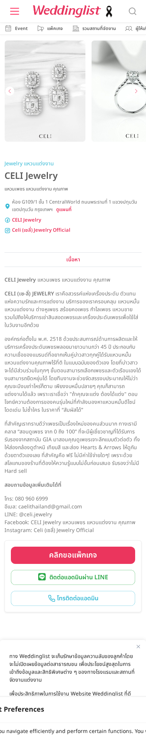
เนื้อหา (73, 260)
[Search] (133, 11)
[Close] (138, 646)
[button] (9, 91)
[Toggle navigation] (14, 11)
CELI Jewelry (26, 220)
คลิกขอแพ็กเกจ (73, 555)
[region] (73, 688)
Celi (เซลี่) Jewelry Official (41, 230)
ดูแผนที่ (64, 209)
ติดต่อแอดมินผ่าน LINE (78, 577)
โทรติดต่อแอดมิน (76, 598)
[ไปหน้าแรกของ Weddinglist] (74, 11)
